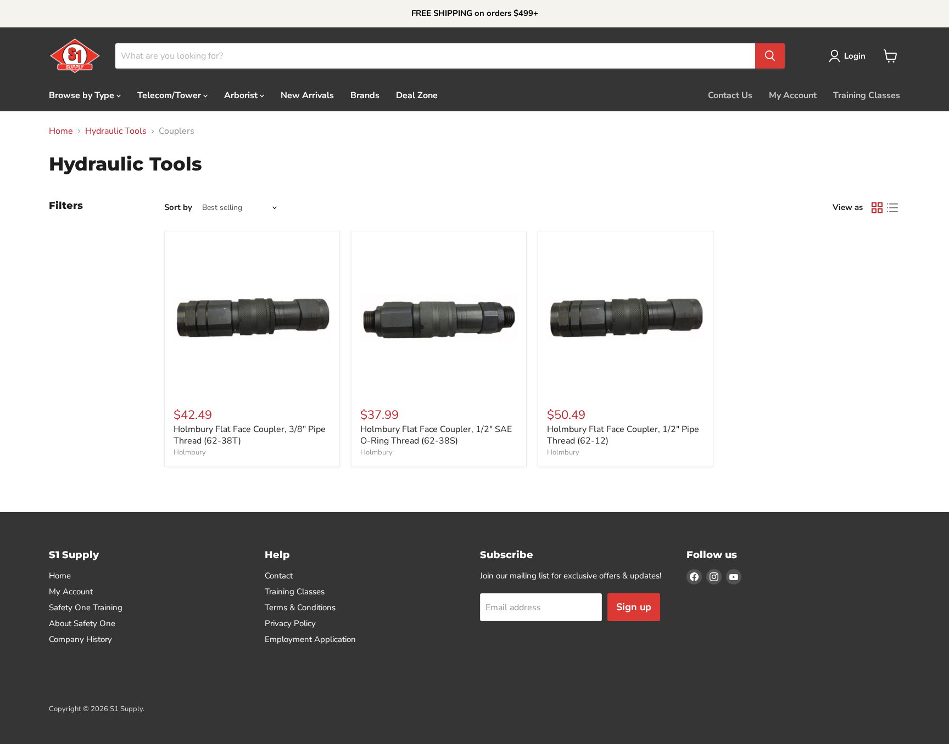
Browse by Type (82, 95)
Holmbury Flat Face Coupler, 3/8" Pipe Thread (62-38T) (250, 435)
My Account (793, 95)
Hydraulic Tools (116, 131)
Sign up (633, 607)
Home (61, 131)
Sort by (178, 207)
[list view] (892, 207)
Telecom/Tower (170, 95)
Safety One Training (85, 607)
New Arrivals (307, 95)
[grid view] (877, 207)
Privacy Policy (290, 623)
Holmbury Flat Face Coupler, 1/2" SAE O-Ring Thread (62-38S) (436, 435)
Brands (364, 95)
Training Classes (866, 95)
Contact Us (730, 95)
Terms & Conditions (300, 607)
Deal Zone (417, 95)
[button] (849, 56)
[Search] (770, 56)
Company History (80, 639)
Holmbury (190, 452)
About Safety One (82, 623)
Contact (279, 575)
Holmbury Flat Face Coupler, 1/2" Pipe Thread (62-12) (623, 435)
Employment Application (310, 639)
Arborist (242, 95)
